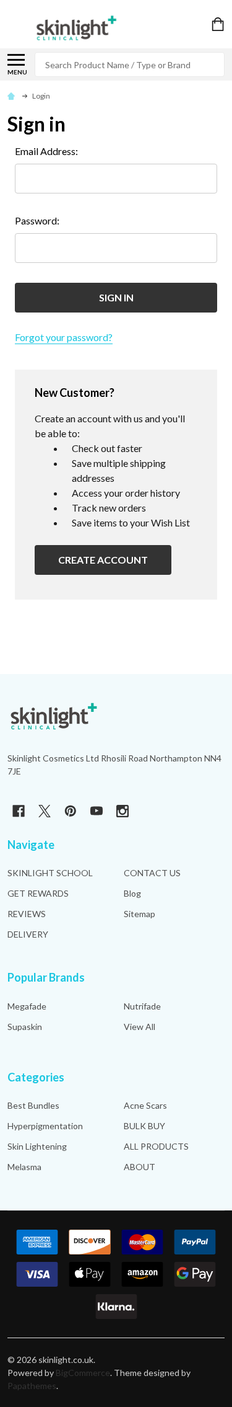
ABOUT (139, 1166)
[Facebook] (18, 811)
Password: (37, 220)
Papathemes (31, 1385)
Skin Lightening (37, 1146)
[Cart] (219, 24)
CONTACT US (152, 873)
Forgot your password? (64, 337)
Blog (132, 893)
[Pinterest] (70, 811)
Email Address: (46, 151)
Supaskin (24, 1026)
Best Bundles (33, 1105)
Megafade (26, 1006)
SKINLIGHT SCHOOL (50, 873)
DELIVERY (27, 934)
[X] (44, 811)
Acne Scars (145, 1105)
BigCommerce (83, 1372)
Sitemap (139, 913)
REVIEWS (26, 913)
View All (139, 1026)
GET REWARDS (38, 893)
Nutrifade (142, 1006)
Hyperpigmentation (45, 1126)
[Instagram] (122, 811)
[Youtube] (96, 811)
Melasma (24, 1166)
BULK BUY (144, 1126)
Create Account (103, 560)
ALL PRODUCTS (156, 1146)
